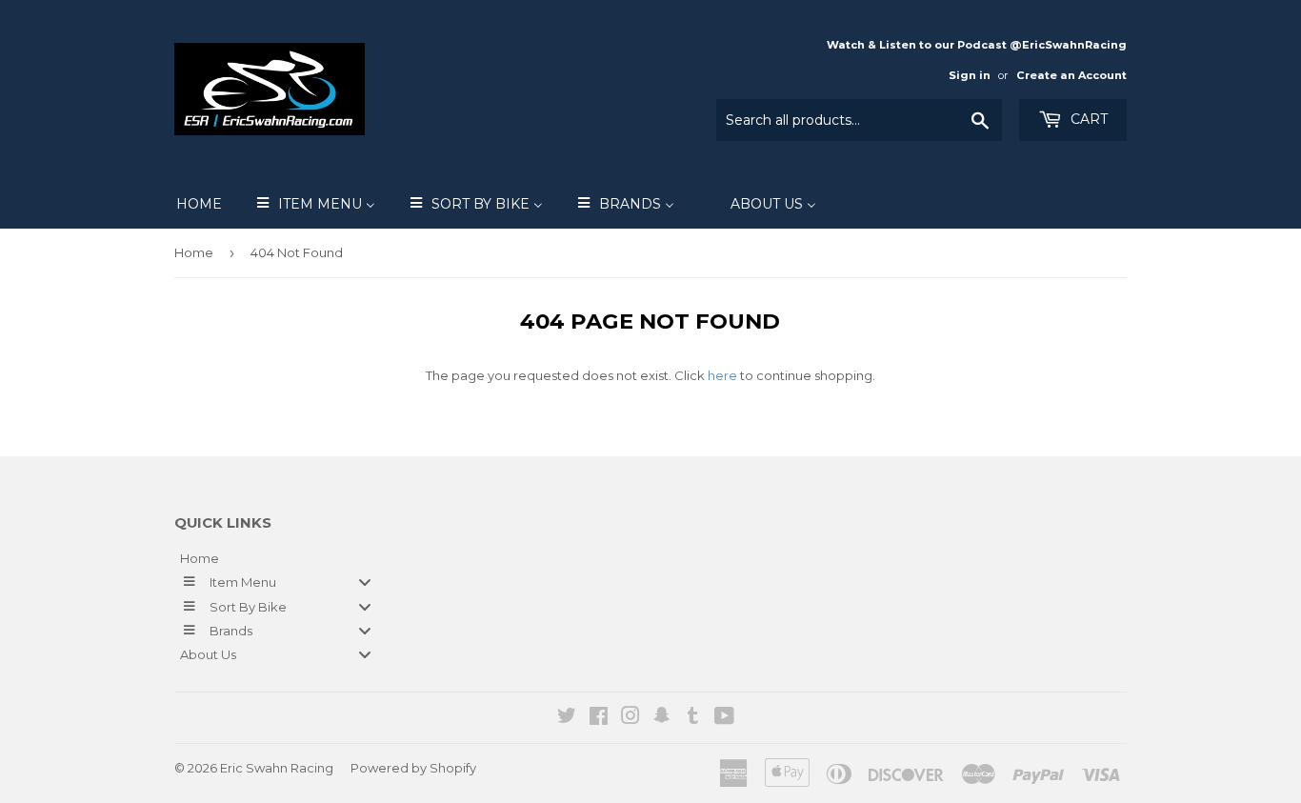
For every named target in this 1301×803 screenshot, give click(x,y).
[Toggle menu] (364, 582)
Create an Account (1071, 75)
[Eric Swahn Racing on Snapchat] (661, 718)
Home (193, 252)
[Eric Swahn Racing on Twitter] (566, 718)
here (722, 375)
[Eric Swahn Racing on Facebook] (599, 718)
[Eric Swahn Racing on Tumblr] (693, 718)
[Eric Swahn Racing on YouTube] (724, 718)
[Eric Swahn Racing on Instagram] (630, 718)
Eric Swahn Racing (276, 767)
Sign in (970, 75)
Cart (1087, 119)
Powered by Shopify (413, 767)
